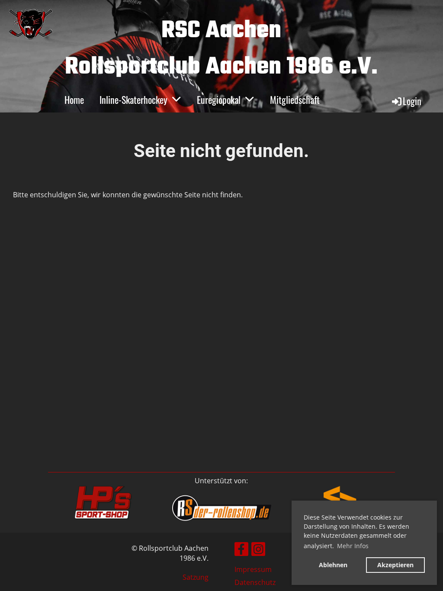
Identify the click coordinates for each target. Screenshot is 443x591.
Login (412, 101)
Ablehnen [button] (333, 565)
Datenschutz (255, 582)
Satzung (196, 577)
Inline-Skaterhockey (133, 99)
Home (74, 99)
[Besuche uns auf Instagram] (258, 550)
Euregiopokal (219, 99)
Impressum (253, 569)
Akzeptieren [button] (395, 565)
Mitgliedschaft (295, 99)
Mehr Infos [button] (353, 546)
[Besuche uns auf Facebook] (241, 550)
